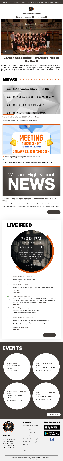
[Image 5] (50, 53)
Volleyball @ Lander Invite (14, 397)
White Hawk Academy (52, 2)
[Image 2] (42, 53)
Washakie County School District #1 (30, 426)
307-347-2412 (11, 445)
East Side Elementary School (31, 442)
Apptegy (35, 458)
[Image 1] (40, 53)
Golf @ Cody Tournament (46, 367)
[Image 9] (60, 53)
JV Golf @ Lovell (14, 366)
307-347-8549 (10, 447)
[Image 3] (45, 53)
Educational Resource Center (31, 445)
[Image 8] (57, 53)
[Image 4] (47, 53)
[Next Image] (10, 52)
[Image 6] (52, 53)
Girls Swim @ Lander (45, 397)
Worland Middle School (30, 433)
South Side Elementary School (32, 439)
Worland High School (29, 430)
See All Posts (54, 212)
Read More (17, 291)
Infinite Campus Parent (35, 2)
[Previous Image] (5, 52)
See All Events (54, 414)
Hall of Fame (7, 2)
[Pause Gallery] (59, 50)
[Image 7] (55, 53)
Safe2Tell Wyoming (20, 2)
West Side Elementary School (32, 436)
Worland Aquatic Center (30, 448)
